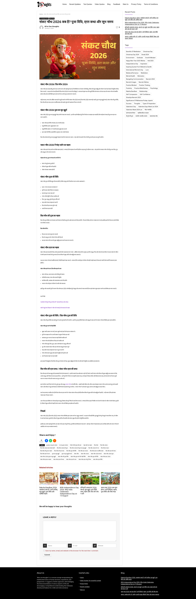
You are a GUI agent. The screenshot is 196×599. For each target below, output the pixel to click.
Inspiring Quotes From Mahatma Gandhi (139, 67)
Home (64, 4)
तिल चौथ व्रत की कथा (111, 451)
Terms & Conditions (151, 4)
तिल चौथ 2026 (103, 445)
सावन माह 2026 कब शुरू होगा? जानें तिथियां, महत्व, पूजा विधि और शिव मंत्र (109, 490)
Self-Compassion (131, 94)
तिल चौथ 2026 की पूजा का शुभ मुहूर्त (78, 448)
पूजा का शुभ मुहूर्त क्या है (67, 453)
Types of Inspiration (149, 103)
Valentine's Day (131, 106)
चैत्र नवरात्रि (148, 109)
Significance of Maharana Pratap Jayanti (139, 100)
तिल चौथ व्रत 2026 (83, 451)
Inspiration (143, 64)
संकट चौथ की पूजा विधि (63, 456)
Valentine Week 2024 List (134, 109)
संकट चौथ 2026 (85, 453)
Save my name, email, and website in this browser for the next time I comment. (71, 551)
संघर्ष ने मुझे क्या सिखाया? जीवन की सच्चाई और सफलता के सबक (55, 308)
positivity (129, 88)
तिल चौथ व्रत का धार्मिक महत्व (96, 451)
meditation (144, 73)
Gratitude (140, 57)
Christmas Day (148, 51)
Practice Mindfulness (141, 88)
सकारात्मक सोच (154, 116)
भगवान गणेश (68, 384)
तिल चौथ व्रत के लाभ (45, 453)
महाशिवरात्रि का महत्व (143, 113)
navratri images (131, 82)
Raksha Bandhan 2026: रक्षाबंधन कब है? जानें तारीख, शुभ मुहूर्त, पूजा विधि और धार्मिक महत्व (48, 491)
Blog (108, 4)
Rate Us (125, 4)
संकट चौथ (52, 18)
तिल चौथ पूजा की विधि (71, 451)
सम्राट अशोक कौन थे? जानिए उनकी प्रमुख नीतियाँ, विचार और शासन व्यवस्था (140, 594)
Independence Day (132, 64)
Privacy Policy (136, 4)
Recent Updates (75, 4)
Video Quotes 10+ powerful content (90, 580)
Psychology (154, 88)
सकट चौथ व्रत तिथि (97, 459)
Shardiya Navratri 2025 (133, 97)
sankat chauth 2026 (51, 445)
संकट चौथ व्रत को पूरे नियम (85, 459)
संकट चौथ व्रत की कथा (58, 459)
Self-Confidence (145, 94)
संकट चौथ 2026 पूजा (109, 453)
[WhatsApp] (50, 440)
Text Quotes (87, 4)
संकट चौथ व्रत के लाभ (71, 459)
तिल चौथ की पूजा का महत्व (46, 451)
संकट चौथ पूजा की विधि (93, 456)
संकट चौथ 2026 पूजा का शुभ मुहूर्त (48, 456)
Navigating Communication (135, 79)
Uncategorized (44, 18)
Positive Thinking (144, 85)
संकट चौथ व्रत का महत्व (45, 459)
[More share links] (54, 440)
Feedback (116, 4)
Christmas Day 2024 (132, 54)
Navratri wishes (144, 82)
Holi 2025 (151, 61)
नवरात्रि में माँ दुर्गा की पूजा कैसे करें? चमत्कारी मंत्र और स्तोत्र (54, 302)
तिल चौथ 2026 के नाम (94, 448)
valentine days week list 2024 (148, 106)
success (128, 103)
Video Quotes (100, 4)
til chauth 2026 (63, 445)
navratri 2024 (150, 79)
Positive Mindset (131, 85)
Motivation (141, 76)
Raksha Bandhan (131, 91)
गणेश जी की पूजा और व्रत (75, 445)
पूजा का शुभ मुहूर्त (55, 453)
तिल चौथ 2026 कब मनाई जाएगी (47, 448)
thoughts (137, 103)
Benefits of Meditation (133, 51)
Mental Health (130, 76)
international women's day (134, 70)
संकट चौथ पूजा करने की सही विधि (78, 456)
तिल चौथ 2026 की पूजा (62, 448)
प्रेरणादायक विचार (130, 113)
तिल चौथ (96, 445)
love (147, 70)
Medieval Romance (132, 73)
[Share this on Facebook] (46, 440)
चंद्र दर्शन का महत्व (88, 445)
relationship (143, 91)
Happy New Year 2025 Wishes (135, 61)
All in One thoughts (52, 26)
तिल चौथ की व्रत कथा (59, 451)
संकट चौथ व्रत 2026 (105, 456)
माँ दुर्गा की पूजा (129, 116)
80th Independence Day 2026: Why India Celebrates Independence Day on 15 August (142, 23)
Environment (130, 57)
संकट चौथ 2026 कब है (96, 453)
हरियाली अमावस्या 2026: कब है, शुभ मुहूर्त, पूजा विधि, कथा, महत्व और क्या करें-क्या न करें (89, 491)
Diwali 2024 (145, 54)
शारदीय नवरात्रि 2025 (141, 116)
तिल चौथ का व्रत (105, 448)
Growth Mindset (150, 57)
